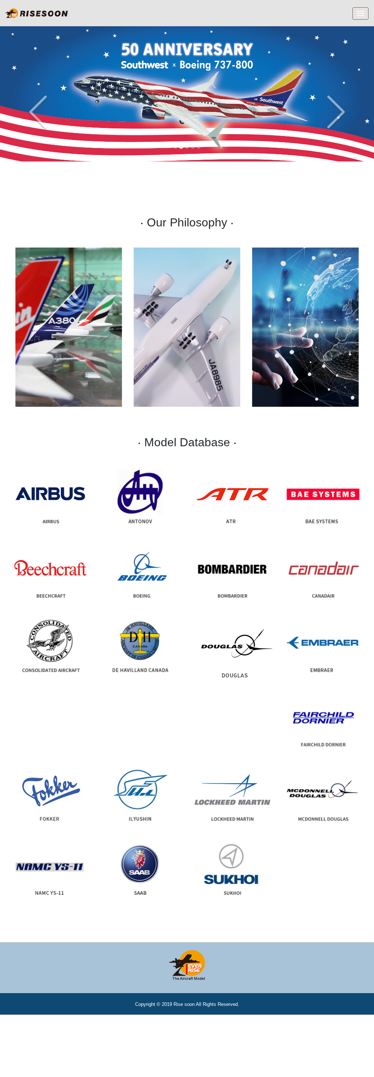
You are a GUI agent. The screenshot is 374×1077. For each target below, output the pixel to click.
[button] (28, 94)
